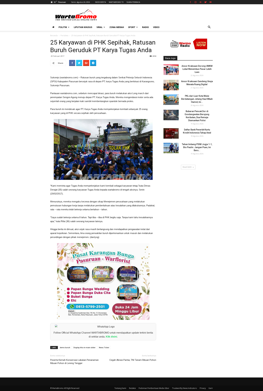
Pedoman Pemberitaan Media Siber (154, 388)
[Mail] (200, 2)
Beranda (54, 35)
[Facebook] (190, 2)
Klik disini (111, 336)
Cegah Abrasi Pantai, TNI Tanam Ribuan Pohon (132, 360)
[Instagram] (195, 2)
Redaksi (132, 388)
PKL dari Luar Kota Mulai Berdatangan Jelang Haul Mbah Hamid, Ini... (197, 99)
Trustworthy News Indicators (184, 388)
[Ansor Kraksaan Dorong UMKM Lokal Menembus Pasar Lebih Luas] (171, 69)
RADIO (145, 27)
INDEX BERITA (100, 2)
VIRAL (99, 27)
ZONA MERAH (116, 27)
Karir (211, 388)
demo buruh (65, 347)
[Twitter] (205, 2)
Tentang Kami (120, 388)
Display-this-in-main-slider (85, 347)
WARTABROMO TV (116, 2)
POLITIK (63, 27)
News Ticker (104, 347)
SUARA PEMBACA (133, 2)
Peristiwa (64, 35)
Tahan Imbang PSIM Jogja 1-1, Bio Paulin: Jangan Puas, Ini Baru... (197, 147)
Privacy (203, 388)
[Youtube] (210, 2)
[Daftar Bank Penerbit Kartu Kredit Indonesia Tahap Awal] (171, 133)
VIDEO (156, 27)
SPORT (131, 27)
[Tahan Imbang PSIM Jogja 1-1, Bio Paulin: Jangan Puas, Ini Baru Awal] (171, 148)
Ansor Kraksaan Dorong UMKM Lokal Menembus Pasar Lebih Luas (197, 69)
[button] (209, 27)
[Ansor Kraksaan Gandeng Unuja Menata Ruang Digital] (171, 85)
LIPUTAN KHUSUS (83, 27)
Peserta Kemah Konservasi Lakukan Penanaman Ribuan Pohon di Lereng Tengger (74, 362)
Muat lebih (187, 167)
